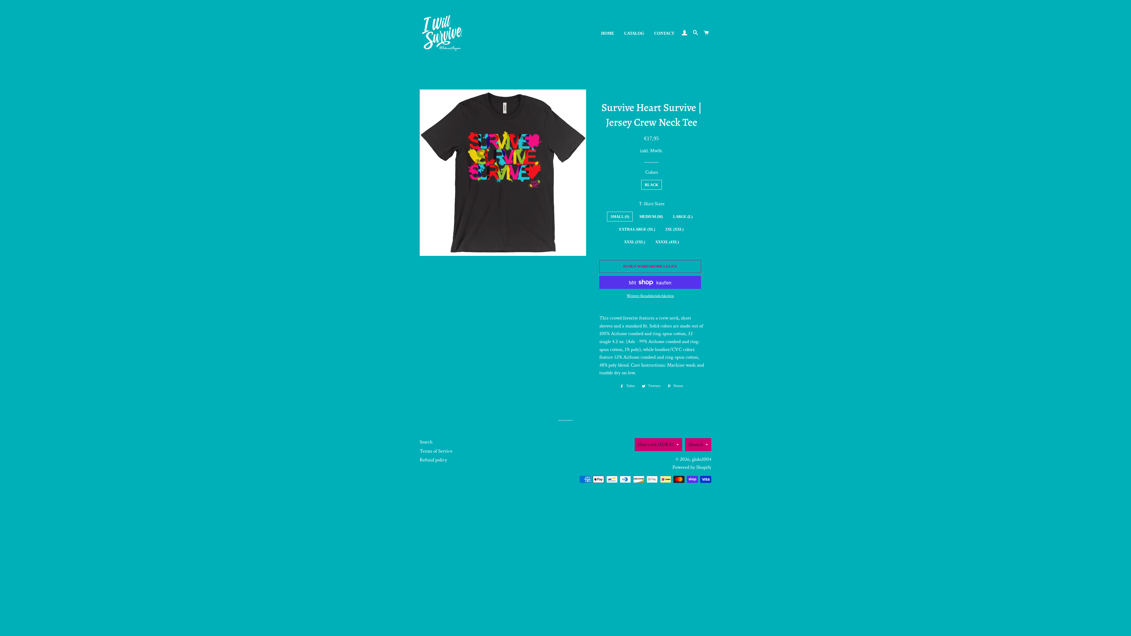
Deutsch (695, 444)
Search (426, 442)
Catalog (634, 33)
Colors (651, 172)
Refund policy (433, 460)
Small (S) (620, 216)
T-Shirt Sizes (651, 204)
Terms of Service (436, 451)
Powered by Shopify (691, 467)
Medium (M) (651, 216)
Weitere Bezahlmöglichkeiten (650, 296)
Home (607, 33)
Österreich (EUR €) (656, 444)
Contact (664, 33)
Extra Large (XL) (637, 229)
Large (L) (682, 216)
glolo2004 (701, 459)
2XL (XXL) (674, 229)
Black (651, 185)
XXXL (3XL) (634, 242)
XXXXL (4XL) (667, 242)
